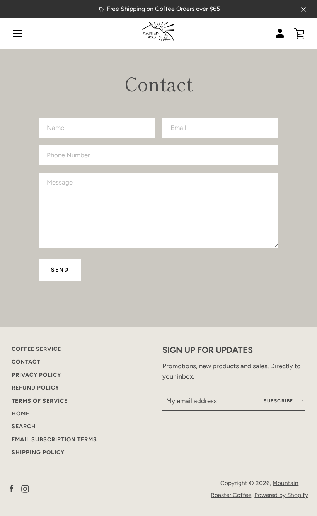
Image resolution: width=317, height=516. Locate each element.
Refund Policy (35, 387)
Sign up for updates (207, 350)
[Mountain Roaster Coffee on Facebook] (11, 488)
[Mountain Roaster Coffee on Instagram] (25, 488)
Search (24, 426)
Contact (26, 361)
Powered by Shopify (281, 495)
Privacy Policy (36, 374)
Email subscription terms (54, 439)
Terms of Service (40, 400)
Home (20, 413)
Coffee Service (36, 348)
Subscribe (279, 400)
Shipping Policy (38, 452)
